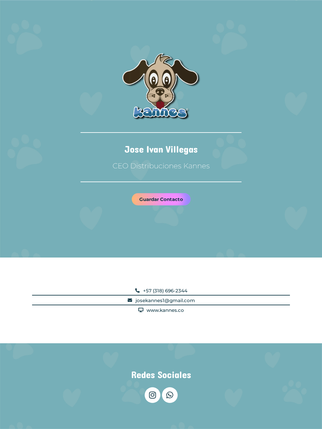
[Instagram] (152, 395)
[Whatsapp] (170, 395)
